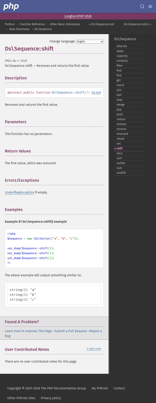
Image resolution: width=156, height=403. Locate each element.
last (119, 95)
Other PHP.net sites (21, 398)
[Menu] (150, 6)
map (119, 100)
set (119, 143)
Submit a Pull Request (70, 331)
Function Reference (32, 24)
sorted (121, 163)
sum (119, 168)
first (119, 75)
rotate (121, 138)
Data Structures (19, 29)
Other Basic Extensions (65, 24)
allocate (122, 46)
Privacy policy (51, 398)
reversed (122, 134)
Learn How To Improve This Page (28, 331)
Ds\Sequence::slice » (137, 24)
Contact (119, 388)
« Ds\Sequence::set (101, 24)
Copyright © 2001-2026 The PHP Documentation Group (46, 388)
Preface (10, 24)
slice (120, 153)
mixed (96, 92)
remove (121, 124)
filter (120, 65)
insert (120, 85)
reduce (121, 119)
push (120, 114)
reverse (121, 129)
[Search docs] (142, 6)
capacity (122, 56)
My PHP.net (100, 388)
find (119, 70)
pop (119, 109)
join (119, 90)
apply (120, 51)
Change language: (62, 41)
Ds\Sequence (43, 29)
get (119, 80)
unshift (121, 173)
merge (121, 104)
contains (122, 61)
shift (119, 148)
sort (119, 158)
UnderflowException (19, 192)
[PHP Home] (11, 6)
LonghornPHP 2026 (78, 16)
